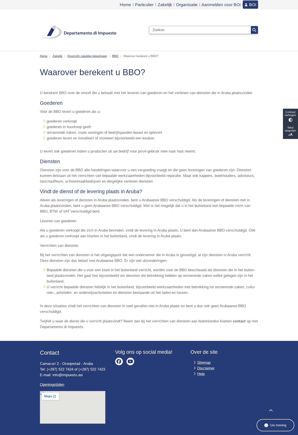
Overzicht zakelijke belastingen (87, 56)
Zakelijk (57, 56)
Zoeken (254, 30)
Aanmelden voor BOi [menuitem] (221, 4)
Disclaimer (206, 368)
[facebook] (119, 361)
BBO (115, 56)
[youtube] (130, 361)
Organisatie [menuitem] (187, 4)
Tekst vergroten (290, 129)
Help (201, 374)
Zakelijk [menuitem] (165, 4)
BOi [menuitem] (252, 4)
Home (43, 56)
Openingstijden (52, 384)
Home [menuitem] (125, 4)
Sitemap (204, 362)
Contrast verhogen (290, 114)
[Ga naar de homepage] (78, 30)
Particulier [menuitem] (144, 4)
